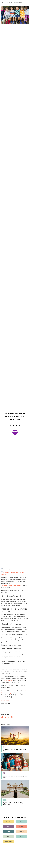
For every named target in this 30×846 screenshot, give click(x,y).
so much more (8, 680)
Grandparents (8, 841)
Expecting (8, 821)
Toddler (8, 826)
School (8, 831)
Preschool (21, 826)
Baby (21, 821)
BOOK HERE (5, 700)
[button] (10, 425)
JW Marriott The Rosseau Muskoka (11, 585)
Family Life (21, 831)
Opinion (4, 800)
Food (8, 836)
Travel (4, 746)
